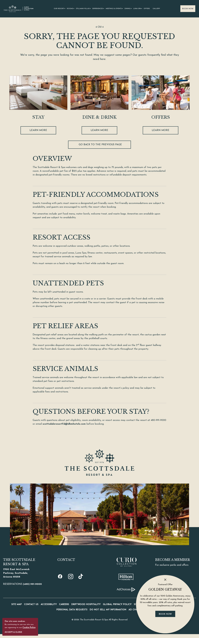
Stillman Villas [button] (83, 8)
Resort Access (61, 237)
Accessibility (49, 604)
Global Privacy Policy (117, 604)
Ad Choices (136, 610)
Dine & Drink (99, 117)
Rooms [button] (70, 8)
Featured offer (165, 584)
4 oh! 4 (100, 27)
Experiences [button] (97, 8)
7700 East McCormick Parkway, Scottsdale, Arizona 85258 (16, 573)
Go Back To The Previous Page (100, 144)
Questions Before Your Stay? (91, 411)
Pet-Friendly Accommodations (96, 194)
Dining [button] (127, 8)
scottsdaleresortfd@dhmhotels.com (64, 424)
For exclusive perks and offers (171, 565)
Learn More (38, 131)
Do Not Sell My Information (108, 610)
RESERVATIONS (22, 584)
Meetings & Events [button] (114, 8)
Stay (38, 117)
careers (64, 604)
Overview (52, 158)
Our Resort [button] (59, 8)
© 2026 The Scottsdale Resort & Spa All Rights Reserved (99, 620)
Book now (167, 615)
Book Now (187, 9)
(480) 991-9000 (32, 584)
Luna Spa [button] (137, 8)
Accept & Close (13, 632)
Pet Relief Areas (65, 326)
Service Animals (65, 369)
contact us (31, 604)
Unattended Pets (68, 283)
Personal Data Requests (71, 610)
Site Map (16, 604)
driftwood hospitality (86, 604)
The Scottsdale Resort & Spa (19, 562)
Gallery (156, 8)
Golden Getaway (165, 589)
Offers (147, 8)
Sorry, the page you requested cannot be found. (99, 41)
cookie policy (29, 628)
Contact (66, 560)
